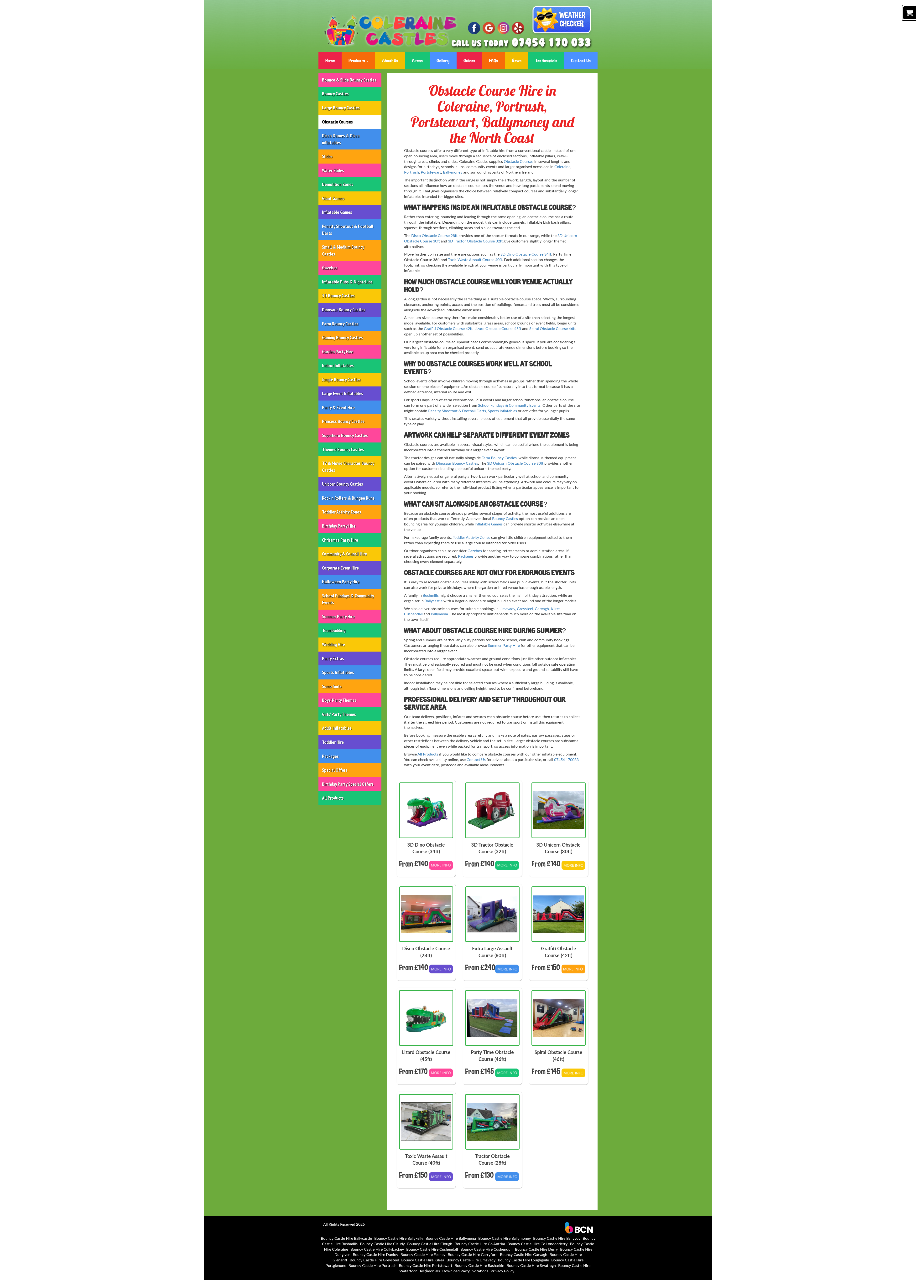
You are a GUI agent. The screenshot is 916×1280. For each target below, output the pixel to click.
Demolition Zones (337, 184)
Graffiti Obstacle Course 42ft (448, 329)
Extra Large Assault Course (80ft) (492, 952)
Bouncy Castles (335, 94)
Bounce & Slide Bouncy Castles (349, 80)
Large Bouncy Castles (341, 108)
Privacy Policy (502, 1271)
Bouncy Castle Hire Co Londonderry (537, 1244)
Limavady (507, 609)
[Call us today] (552, 43)
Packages (330, 756)
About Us (390, 60)
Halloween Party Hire (340, 582)
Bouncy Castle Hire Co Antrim (480, 1244)
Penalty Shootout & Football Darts (347, 229)
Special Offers (334, 770)
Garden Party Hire (337, 352)
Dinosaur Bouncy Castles (343, 310)
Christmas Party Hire (340, 540)
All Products (333, 798)
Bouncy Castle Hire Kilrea (422, 1260)
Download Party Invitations (465, 1271)
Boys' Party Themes (339, 700)
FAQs (493, 60)
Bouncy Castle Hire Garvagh (523, 1255)
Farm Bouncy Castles (340, 324)
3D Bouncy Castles (338, 296)
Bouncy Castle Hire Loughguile (523, 1260)
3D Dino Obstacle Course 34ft (525, 254)
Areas (417, 60)
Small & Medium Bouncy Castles (343, 250)
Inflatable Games (337, 212)
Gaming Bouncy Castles (342, 337)
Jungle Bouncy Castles (341, 379)
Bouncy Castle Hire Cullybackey (377, 1249)
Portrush (411, 172)
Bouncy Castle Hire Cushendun (486, 1249)
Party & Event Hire (338, 407)
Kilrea (556, 609)
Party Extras (333, 658)
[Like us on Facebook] (474, 28)
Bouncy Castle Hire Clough (429, 1244)
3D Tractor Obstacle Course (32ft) (492, 848)
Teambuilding (333, 630)
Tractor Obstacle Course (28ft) (492, 1160)
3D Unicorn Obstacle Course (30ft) (558, 848)
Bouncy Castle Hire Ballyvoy (556, 1238)
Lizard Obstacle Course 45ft (497, 329)
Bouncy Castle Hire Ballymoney (504, 1238)
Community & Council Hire (344, 554)
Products (357, 60)
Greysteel (525, 609)
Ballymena (439, 614)
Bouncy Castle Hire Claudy (382, 1244)
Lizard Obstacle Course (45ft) (426, 1056)
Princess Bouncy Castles (343, 421)
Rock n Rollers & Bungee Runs (348, 498)
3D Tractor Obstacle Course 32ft (475, 241)
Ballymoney (452, 172)
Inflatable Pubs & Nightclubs (347, 282)
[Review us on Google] (489, 28)
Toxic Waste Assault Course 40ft (475, 260)
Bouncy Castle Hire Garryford (473, 1255)
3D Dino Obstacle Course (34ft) (426, 848)
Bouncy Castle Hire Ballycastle (346, 1238)
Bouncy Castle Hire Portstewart (425, 1266)
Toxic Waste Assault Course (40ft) (426, 1160)
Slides (327, 156)
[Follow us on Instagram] (503, 28)
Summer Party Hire (338, 616)
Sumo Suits (332, 686)
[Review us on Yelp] (518, 28)
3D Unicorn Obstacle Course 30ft (515, 463)
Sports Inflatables (338, 672)
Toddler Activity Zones (341, 512)
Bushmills (431, 595)
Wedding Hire (333, 644)
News (516, 60)
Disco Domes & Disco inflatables (341, 139)
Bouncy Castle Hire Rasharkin (479, 1266)
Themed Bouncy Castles (343, 449)
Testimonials (546, 60)
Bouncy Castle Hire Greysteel (374, 1260)
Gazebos (330, 268)
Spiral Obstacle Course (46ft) (558, 1056)
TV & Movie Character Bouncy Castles (348, 466)
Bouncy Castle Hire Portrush (372, 1266)
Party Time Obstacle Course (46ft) (492, 1056)
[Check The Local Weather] (562, 20)
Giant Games (333, 198)
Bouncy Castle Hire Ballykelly (398, 1238)
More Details (441, 868)
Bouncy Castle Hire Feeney (423, 1255)
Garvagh (542, 609)
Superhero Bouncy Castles (345, 435)
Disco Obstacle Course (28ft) (426, 952)
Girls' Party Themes (339, 714)
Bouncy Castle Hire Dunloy (375, 1255)
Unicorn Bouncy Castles (342, 484)
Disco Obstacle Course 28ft (434, 236)
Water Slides (333, 170)
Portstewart (431, 172)
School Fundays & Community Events (348, 599)
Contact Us (581, 60)
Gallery (443, 60)
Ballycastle (433, 601)
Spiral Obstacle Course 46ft (552, 329)
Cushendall (413, 614)
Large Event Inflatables (342, 393)
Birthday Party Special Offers (348, 784)
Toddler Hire (333, 742)
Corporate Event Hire (340, 568)
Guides (469, 60)
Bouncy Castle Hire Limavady (471, 1260)
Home (330, 60)
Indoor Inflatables (338, 365)
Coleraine (562, 167)
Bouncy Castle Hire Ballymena (451, 1238)
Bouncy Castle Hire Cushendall (432, 1249)
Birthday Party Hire (338, 526)
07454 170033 (566, 760)
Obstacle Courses (337, 122)
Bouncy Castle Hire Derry (536, 1249)
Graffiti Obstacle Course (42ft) (558, 952)
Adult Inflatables (337, 728)
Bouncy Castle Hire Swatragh (531, 1266)
